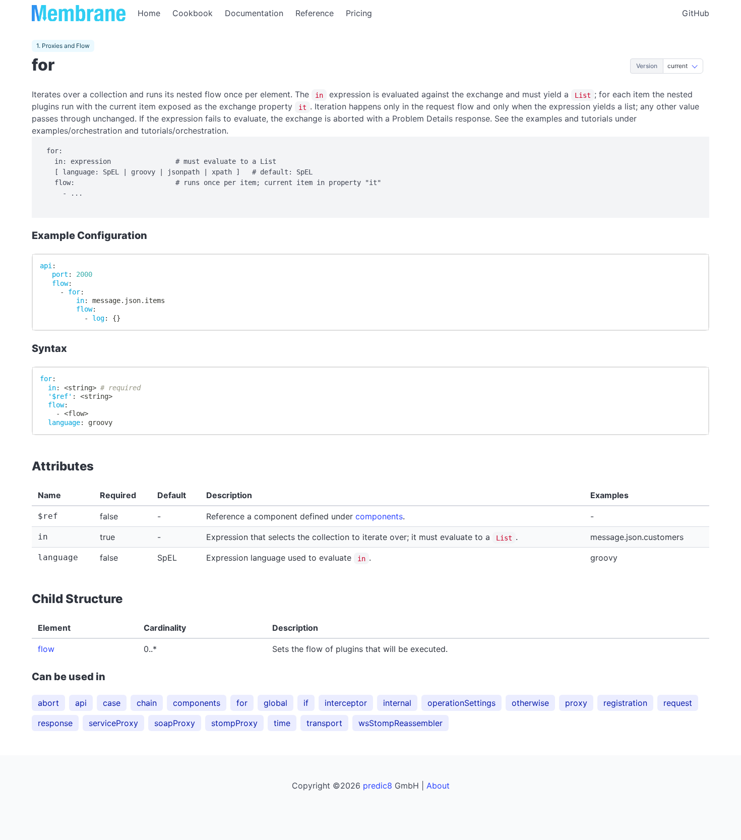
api (81, 703)
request (677, 703)
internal (397, 703)
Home (149, 13)
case (111, 703)
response (55, 723)
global (275, 703)
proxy (576, 703)
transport (324, 723)
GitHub (695, 13)
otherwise (530, 703)
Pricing (359, 13)
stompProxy (234, 723)
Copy (690, 266)
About (438, 786)
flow (46, 649)
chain (147, 703)
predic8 (377, 786)
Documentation (254, 13)
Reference (314, 13)
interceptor (346, 703)
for (242, 703)
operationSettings (461, 703)
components (379, 516)
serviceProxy (113, 723)
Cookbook (192, 13)
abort (48, 703)
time (282, 723)
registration (625, 703)
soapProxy (174, 723)
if (305, 703)
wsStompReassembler (400, 723)
